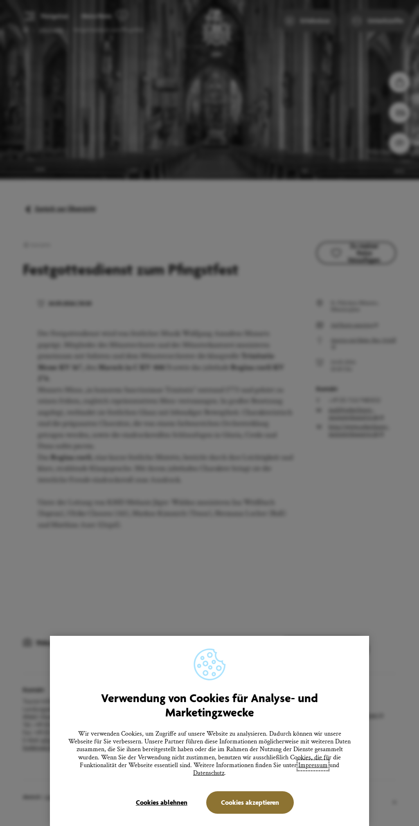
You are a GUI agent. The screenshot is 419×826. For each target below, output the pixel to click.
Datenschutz (208, 773)
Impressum (313, 765)
